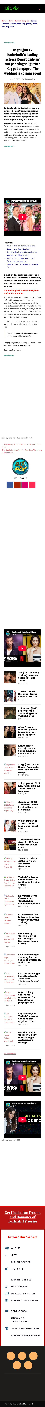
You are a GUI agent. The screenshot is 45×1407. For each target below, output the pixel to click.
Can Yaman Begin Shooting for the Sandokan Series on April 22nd (29, 958)
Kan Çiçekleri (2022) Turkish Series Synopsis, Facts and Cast (27, 749)
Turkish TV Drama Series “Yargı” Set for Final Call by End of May (29, 881)
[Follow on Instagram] (24, 485)
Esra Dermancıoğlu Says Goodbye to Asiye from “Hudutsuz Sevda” (29, 977)
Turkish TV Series (21, 1279)
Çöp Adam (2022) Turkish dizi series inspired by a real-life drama (28, 805)
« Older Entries (10, 1054)
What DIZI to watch (23, 1293)
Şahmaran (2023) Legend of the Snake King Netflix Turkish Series (28, 712)
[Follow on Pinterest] (28, 1365)
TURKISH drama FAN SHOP (25, 1335)
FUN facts (17, 1269)
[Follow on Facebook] (10, 485)
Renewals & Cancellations (20, 1320)
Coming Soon (19, 1311)
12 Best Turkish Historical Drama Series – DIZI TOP (27, 694)
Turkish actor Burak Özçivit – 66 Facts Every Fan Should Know (29, 843)
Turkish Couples (22, 21)
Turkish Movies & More (24, 1300)
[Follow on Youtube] (17, 485)
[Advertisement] (22, 171)
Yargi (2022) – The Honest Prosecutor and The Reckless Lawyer (28, 768)
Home (4, 21)
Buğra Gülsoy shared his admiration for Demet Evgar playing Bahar (26, 997)
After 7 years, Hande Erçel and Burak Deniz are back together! (27, 731)
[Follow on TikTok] (32, 485)
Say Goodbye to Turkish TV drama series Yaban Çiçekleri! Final (28, 1017)
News (11, 21)
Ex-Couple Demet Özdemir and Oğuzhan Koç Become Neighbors (29, 899)
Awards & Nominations (25, 1328)
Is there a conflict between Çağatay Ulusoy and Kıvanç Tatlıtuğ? (28, 918)
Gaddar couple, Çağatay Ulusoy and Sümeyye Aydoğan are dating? (27, 1037)
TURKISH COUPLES (20, 1262)
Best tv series (19, 1286)
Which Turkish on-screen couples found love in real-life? (28, 824)
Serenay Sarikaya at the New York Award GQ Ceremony (28, 862)
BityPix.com (14, 1404)
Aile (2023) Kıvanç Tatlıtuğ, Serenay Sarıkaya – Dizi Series (28, 676)
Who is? (15, 1248)
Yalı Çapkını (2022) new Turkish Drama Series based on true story (29, 787)
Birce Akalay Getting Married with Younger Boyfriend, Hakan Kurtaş (28, 938)
